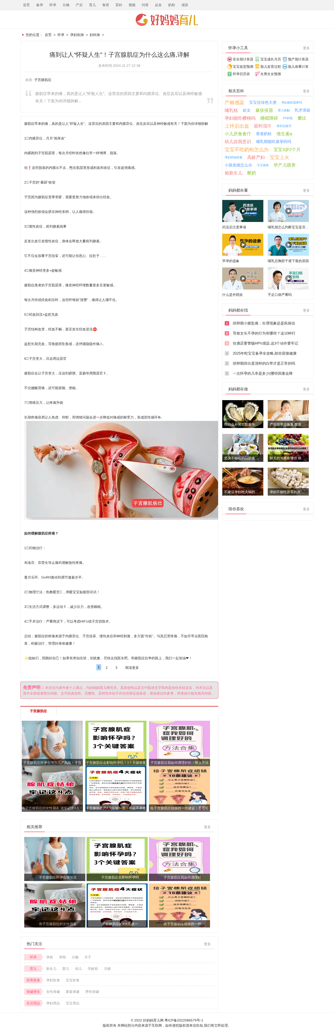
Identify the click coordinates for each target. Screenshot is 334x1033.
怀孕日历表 (241, 74)
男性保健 (92, 992)
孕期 (62, 957)
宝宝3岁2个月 (287, 149)
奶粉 (171, 5)
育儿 (92, 5)
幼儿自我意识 (238, 141)
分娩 (66, 5)
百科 (118, 5)
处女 (247, 110)
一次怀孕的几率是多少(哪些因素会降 (263, 373)
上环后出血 (237, 126)
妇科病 (95, 35)
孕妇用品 (53, 1003)
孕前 (49, 957)
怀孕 (52, 5)
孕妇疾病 (77, 35)
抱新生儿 (233, 173)
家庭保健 (72, 992)
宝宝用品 (72, 1003)
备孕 (39, 5)
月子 (87, 957)
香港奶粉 (264, 134)
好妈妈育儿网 (167, 20)
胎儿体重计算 (298, 67)
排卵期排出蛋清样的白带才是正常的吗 (264, 363)
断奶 (251, 173)
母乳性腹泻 (284, 126)
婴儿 (65, 969)
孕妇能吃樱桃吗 (240, 118)
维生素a (284, 133)
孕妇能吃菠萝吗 (291, 102)
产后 (79, 5)
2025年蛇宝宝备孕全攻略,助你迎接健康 (265, 353)
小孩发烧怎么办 (238, 165)
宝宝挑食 (263, 165)
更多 (207, 827)
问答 (145, 5)
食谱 (105, 5)
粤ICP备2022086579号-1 (184, 1020)
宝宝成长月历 (270, 59)
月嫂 (107, 969)
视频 (132, 5)
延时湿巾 (263, 126)
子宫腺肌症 (42, 80)
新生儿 (51, 969)
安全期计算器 (243, 59)
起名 (158, 5)
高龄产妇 (256, 157)
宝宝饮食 (72, 980)
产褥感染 (234, 102)
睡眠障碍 (269, 118)
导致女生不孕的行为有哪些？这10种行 (264, 333)
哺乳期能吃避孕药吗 (273, 141)
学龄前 (93, 969)
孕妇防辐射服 (233, 157)
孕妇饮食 (53, 980)
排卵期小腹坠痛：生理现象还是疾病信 (264, 323)
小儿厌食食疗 (238, 133)
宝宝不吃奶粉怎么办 (247, 149)
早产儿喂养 (285, 165)
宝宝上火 (279, 157)
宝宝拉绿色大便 (263, 102)
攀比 (302, 118)
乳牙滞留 (302, 110)
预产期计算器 (298, 59)
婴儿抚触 (284, 110)
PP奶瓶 (288, 118)
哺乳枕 (231, 110)
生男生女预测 (270, 74)
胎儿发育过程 (270, 67)
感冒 (184, 5)
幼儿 (78, 969)
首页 (26, 5)
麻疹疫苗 (264, 110)
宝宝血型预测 (243, 67)
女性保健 (53, 992)
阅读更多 (132, 668)
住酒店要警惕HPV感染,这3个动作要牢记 (265, 343)
